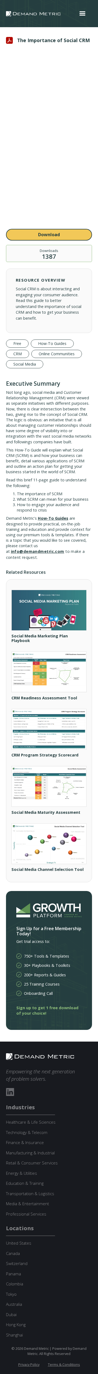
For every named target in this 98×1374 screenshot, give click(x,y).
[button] (82, 13)
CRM (17, 353)
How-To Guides (52, 343)
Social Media (24, 364)
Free (17, 343)
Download (49, 235)
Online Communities (57, 353)
